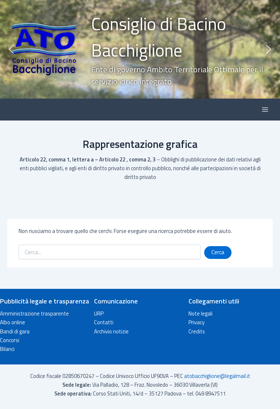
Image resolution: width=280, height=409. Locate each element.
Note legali (200, 313)
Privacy (196, 322)
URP (99, 313)
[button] (140, 49)
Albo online (12, 322)
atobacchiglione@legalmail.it (217, 376)
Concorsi (9, 340)
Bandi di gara (15, 331)
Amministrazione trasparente (34, 313)
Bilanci (7, 349)
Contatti (103, 322)
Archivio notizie (111, 331)
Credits (196, 331)
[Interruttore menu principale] (265, 109)
